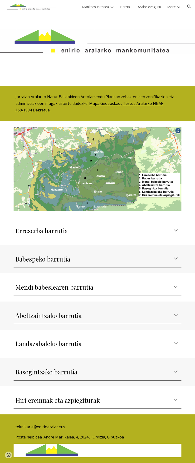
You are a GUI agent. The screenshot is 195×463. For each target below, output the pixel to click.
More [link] (171, 6)
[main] (97, 103)
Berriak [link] (126, 6)
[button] (189, 6)
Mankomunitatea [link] (95, 6)
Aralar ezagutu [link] (149, 6)
